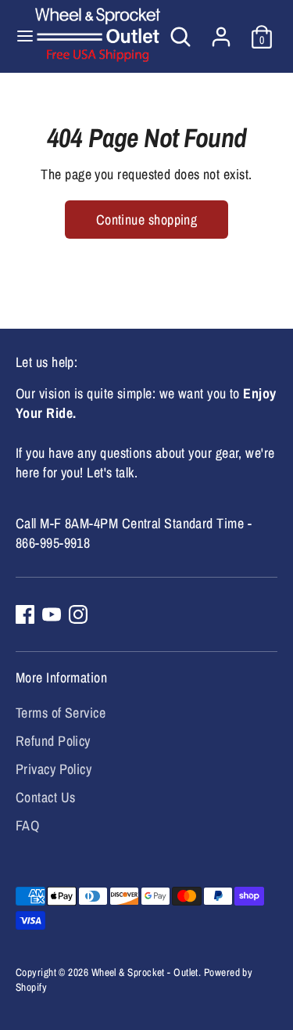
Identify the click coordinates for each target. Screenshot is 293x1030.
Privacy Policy (53, 769)
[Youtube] (51, 614)
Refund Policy (53, 741)
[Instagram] (78, 614)
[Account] (221, 31)
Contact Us (46, 797)
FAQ (27, 825)
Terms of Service (60, 712)
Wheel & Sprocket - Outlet (144, 972)
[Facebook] (25, 614)
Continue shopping (147, 219)
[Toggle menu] (18, 36)
